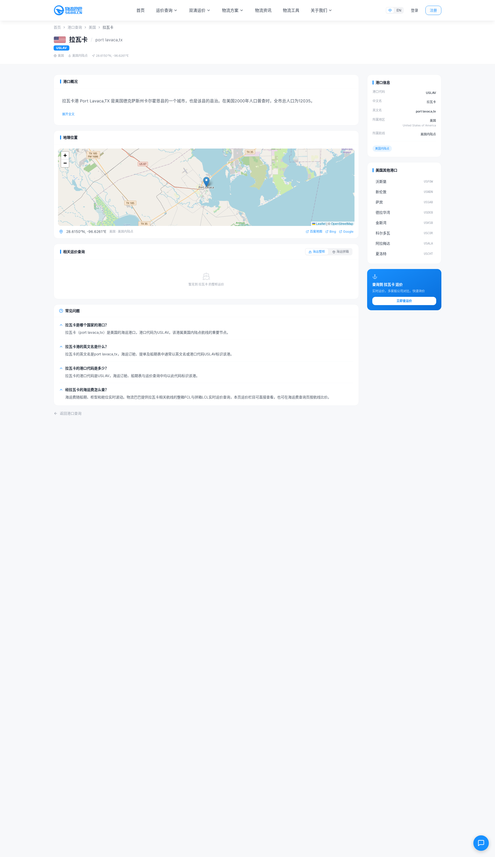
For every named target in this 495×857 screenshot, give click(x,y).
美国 (92, 27)
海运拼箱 (342, 252)
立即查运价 (404, 301)
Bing (332, 231)
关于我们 (319, 10)
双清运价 (197, 10)
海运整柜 (319, 252)
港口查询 (75, 27)
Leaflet (320, 223)
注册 (433, 10)
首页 (140, 10)
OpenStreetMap (342, 223)
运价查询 (164, 10)
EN (399, 10)
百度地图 (316, 231)
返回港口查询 (70, 413)
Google (348, 231)
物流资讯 (263, 10)
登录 (414, 10)
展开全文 (68, 114)
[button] (206, 182)
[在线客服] (481, 843)
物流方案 (230, 10)
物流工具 (291, 10)
